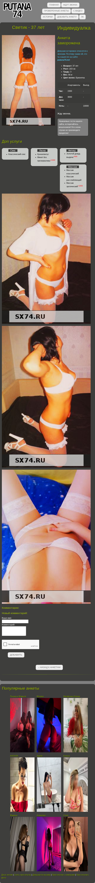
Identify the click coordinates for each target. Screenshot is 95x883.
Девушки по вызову (42, 875)
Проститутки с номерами (63, 875)
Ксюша (66, 756)
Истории (48, 17)
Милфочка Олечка (71, 696)
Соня (65, 815)
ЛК (82, 17)
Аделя (39, 756)
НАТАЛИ (14, 756)
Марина (13, 815)
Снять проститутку (22, 875)
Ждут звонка (70, 5)
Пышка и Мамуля (18, 696)
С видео (77, 11)
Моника (40, 696)
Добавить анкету (67, 17)
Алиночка (41, 815)
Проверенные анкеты (56, 11)
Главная (54, 5)
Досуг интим (7, 875)
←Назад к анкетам (49, 667)
